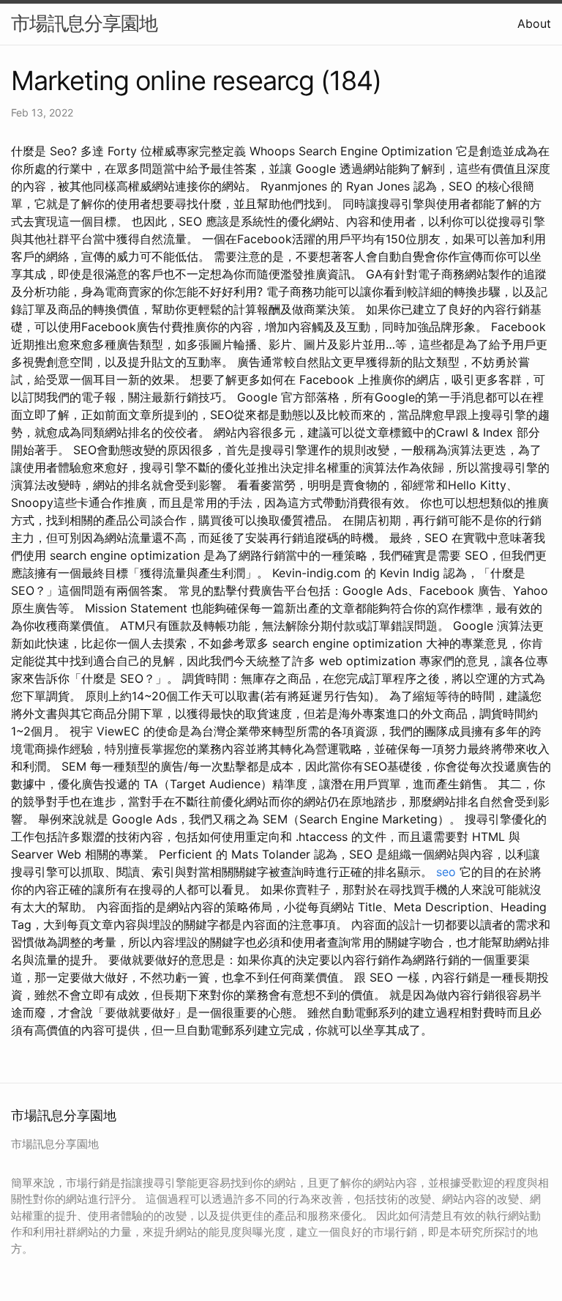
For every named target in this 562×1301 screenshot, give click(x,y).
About (534, 23)
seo (446, 871)
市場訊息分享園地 (84, 23)
